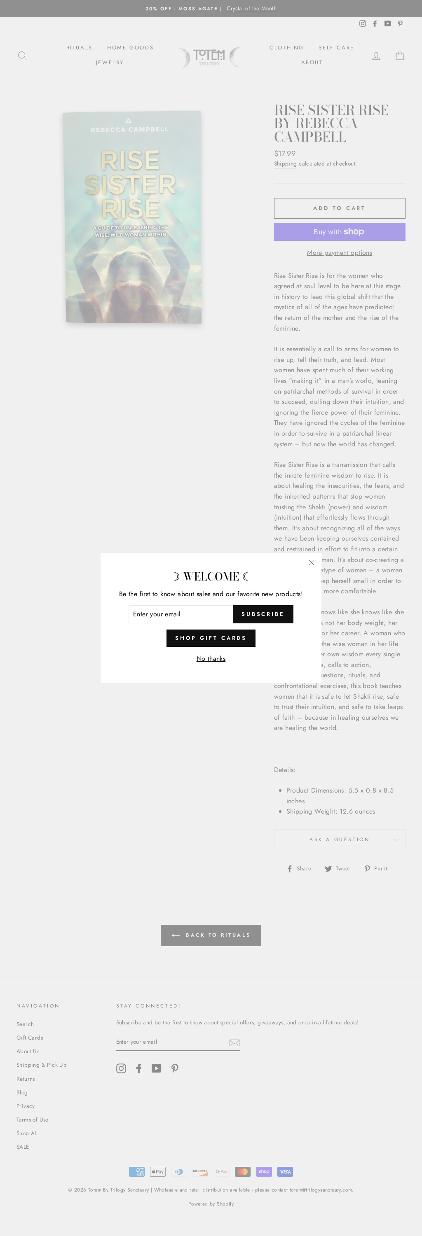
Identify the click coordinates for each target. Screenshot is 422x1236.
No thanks (211, 658)
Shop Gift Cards (211, 638)
